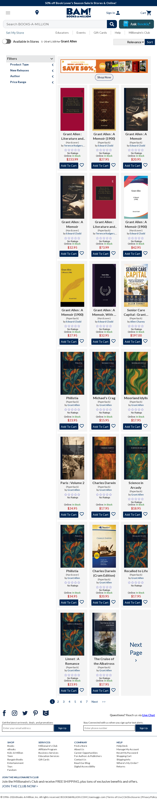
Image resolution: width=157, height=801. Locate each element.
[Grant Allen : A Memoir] (136, 109)
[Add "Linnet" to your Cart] (72, 691)
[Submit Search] (112, 24)
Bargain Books (15, 759)
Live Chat (148, 715)
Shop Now (104, 77)
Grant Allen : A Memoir (136, 136)
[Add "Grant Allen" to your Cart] (72, 166)
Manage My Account (128, 749)
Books (10, 745)
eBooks (11, 749)
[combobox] (62, 24)
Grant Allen (73, 405)
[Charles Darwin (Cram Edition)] (104, 546)
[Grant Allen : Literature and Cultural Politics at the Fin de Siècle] (72, 109)
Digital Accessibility (84, 766)
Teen (10, 756)
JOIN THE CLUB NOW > (20, 786)
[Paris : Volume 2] (72, 458)
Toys (9, 766)
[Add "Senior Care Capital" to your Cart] (136, 342)
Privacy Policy (149, 797)
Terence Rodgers (73, 145)
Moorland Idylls (136, 398)
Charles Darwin (104, 483)
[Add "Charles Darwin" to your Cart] (104, 515)
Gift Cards (100, 32)
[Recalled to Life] (136, 546)
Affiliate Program (47, 749)
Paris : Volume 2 (72, 483)
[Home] (78, 13)
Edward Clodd (105, 145)
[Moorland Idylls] (136, 373)
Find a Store (80, 745)
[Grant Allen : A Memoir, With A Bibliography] (104, 285)
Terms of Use (114, 797)
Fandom (12, 769)
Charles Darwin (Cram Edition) (104, 573)
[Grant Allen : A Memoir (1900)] (104, 109)
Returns (121, 766)
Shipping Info (123, 759)
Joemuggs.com (97, 797)
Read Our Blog (82, 762)
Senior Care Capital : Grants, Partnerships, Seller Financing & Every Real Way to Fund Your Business (136, 312)
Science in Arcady (136, 485)
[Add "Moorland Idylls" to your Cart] (136, 426)
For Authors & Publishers (88, 756)
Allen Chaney (137, 321)
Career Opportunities (86, 752)
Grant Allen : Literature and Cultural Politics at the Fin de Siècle (72, 136)
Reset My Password (127, 752)
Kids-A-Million (15, 752)
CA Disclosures (131, 797)
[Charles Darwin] (104, 458)
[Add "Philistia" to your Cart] (72, 426)
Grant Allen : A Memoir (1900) (104, 136)
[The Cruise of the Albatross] (104, 634)
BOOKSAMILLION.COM (74, 797)
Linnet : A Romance (72, 661)
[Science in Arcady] (136, 458)
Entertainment (15, 762)
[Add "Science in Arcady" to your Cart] (136, 515)
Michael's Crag (104, 398)
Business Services (48, 752)
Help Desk (122, 745)
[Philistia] (72, 373)
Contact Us (80, 759)
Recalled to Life (136, 571)
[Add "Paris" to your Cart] (72, 515)
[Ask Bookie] (136, 24)
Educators (62, 32)
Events (81, 32)
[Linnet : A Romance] (72, 634)
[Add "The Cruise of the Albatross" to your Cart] (104, 691)
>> (104, 701)
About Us (79, 749)
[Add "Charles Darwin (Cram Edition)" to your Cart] (104, 602)
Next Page (136, 652)
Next (95, 701)
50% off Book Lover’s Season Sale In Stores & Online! (80, 3)
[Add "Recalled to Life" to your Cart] (136, 602)
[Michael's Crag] (104, 373)
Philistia (72, 398)
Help (118, 32)
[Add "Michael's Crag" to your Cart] (104, 426)
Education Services (48, 756)
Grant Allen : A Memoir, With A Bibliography (104, 312)
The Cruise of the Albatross (104, 661)
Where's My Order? (127, 762)
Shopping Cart (124, 756)
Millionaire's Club (139, 32)
